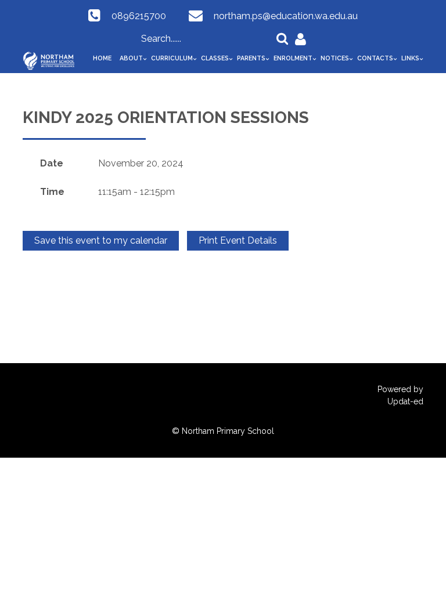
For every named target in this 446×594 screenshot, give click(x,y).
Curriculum (172, 58)
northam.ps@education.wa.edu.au (286, 15)
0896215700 (139, 15)
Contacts (375, 58)
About (131, 58)
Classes (215, 58)
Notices (335, 58)
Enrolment (293, 58)
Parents (251, 58)
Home (102, 58)
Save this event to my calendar (100, 240)
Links (410, 58)
